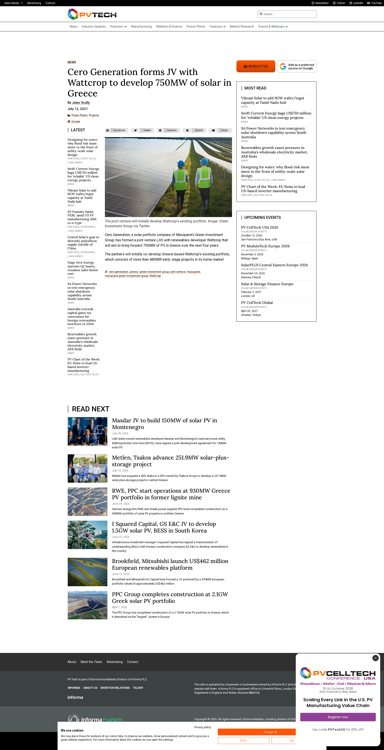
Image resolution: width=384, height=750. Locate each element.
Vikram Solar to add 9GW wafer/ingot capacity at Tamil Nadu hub (82, 195)
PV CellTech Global (257, 302)
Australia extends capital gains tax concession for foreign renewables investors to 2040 (82, 316)
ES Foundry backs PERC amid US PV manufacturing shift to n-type (82, 217)
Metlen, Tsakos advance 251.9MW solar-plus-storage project (170, 461)
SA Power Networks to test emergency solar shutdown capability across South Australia (82, 291)
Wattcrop (155, 275)
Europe (76, 121)
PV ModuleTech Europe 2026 (265, 246)
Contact (50, 3)
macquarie (193, 271)
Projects (94, 115)
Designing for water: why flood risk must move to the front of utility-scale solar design (83, 147)
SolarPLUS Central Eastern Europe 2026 (274, 265)
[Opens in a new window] (75, 697)
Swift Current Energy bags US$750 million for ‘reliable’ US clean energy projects (83, 174)
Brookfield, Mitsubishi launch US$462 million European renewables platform (170, 564)
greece (134, 271)
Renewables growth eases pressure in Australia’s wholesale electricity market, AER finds (83, 341)
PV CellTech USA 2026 (259, 227)
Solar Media (11, 3)
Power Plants (80, 115)
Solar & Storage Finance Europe (267, 284)
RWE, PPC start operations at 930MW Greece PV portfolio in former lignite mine (171, 494)
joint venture (178, 271)
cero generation (118, 271)
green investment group (154, 271)
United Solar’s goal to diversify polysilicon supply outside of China (83, 242)
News (72, 62)
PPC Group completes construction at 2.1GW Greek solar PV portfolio (170, 597)
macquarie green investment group (126, 275)
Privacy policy (202, 727)
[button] (116, 130)
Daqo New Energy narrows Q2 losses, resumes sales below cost (83, 268)
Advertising (34, 3)
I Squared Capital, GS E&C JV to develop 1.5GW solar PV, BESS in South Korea (164, 527)
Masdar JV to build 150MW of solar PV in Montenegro (164, 424)
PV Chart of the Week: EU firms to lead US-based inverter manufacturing (84, 364)
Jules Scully (81, 103)
